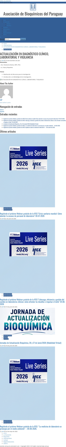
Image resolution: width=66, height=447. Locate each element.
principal (6, 339)
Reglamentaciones (7, 33)
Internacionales (7, 210)
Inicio (4, 20)
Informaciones (6, 29)
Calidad (5, 31)
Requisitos (5, 27)
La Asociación (6, 22)
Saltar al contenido (5, 1)
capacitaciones (7, 208)
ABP (2, 60)
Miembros (9, 25)
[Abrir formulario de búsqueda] (0, 37)
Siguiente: (2, 111)
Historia (8, 24)
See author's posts (5, 102)
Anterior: (2, 110)
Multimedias (3, 41)
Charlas (5, 337)
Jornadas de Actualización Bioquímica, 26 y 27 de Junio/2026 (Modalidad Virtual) (20, 124)
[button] (4, 18)
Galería (5, 34)
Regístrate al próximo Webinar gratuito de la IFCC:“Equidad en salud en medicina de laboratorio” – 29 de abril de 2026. (29, 127)
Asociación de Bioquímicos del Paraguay (33, 14)
